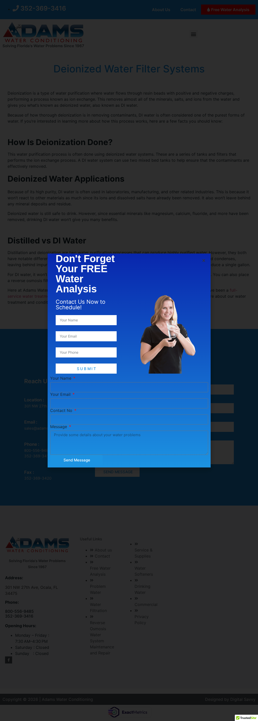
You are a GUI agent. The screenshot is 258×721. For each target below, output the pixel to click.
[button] (204, 260)
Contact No (62, 410)
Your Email (61, 394)
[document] (129, 360)
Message (59, 427)
